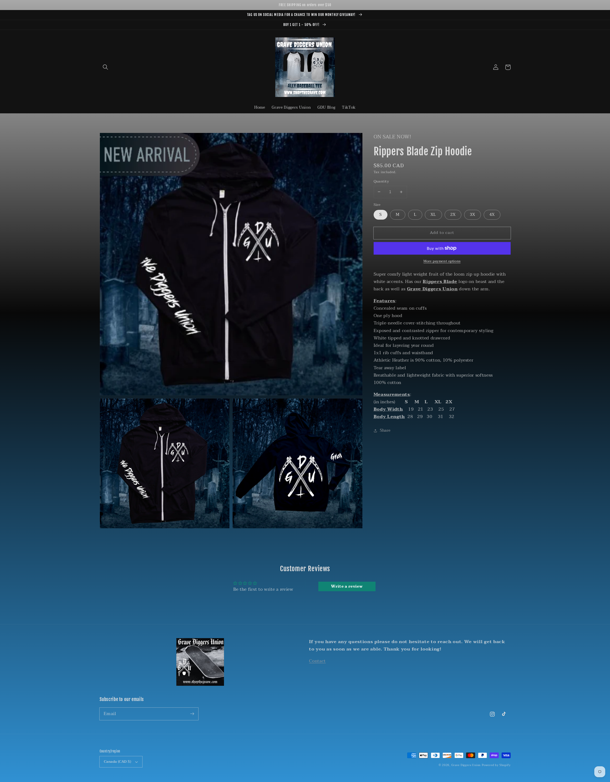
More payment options (442, 261)
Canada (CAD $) (117, 761)
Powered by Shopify (496, 765)
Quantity (381, 181)
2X (453, 214)
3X (472, 214)
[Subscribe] (192, 714)
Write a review (347, 586)
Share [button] (385, 430)
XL (433, 214)
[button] (106, 67)
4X (492, 214)
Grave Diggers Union (466, 765)
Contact (317, 661)
